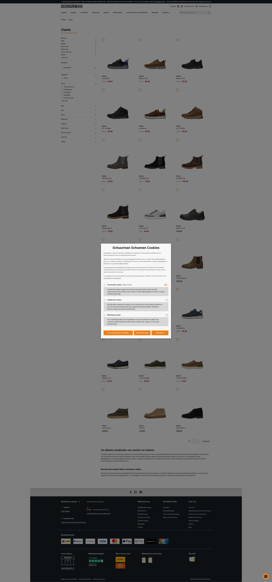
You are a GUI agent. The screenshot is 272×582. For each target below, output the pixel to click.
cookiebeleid (117, 278)
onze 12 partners (129, 259)
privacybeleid (107, 278)
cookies (108, 276)
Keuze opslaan (142, 333)
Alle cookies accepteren (118, 333)
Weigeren (160, 333)
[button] (266, 576)
